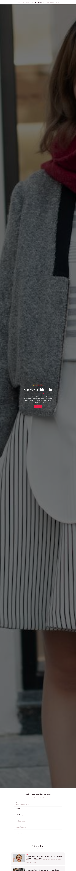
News (47, 2)
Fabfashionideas (37, 2)
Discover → (38, 406)
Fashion (22, 2)
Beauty (18, 2)
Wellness (57, 2)
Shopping (52, 2)
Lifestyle (27, 2)
